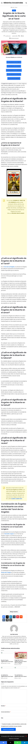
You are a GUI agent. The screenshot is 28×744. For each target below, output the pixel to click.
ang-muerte (14, 611)
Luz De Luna (14, 634)
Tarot (16, 7)
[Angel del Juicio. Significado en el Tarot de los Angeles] (21, 655)
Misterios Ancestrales (14, 738)
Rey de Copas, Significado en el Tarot (7, 661)
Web (2, 717)
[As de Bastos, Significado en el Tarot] (7, 670)
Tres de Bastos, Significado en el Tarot (21, 675)
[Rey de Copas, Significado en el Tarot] (7, 655)
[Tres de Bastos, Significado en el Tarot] (21, 670)
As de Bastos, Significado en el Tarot (7, 675)
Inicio (13, 7)
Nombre (3, 705)
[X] (7, 616)
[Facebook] (3, 616)
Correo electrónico (5, 711)
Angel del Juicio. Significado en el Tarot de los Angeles (21, 661)
